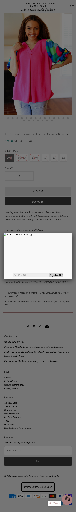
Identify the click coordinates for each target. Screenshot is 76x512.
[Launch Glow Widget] (67, 499)
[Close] (72, 233)
